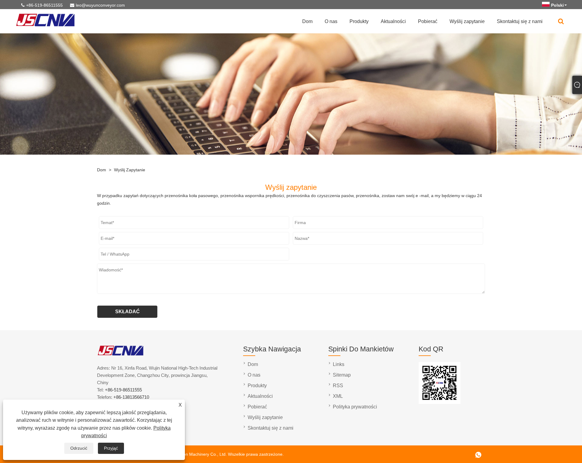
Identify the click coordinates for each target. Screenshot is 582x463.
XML (338, 396)
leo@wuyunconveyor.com (100, 5)
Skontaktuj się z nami (520, 21)
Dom (307, 21)
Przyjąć (111, 448)
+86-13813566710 (131, 397)
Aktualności (393, 21)
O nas (331, 21)
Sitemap (342, 374)
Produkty (359, 21)
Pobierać (427, 21)
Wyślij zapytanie (467, 21)
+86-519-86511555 (44, 5)
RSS (338, 385)
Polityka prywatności (355, 406)
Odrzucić (78, 448)
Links (338, 364)
